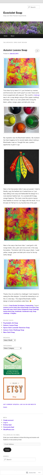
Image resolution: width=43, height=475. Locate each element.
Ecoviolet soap (34, 307)
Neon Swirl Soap (9, 332)
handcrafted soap (8, 311)
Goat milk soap (8, 309)
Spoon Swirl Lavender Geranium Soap (16, 327)
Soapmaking (29, 305)
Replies (13, 313)
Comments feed (8, 427)
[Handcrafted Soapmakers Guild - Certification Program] (12, 375)
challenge (36, 95)
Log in (5, 422)
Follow (7, 450)
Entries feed (7, 425)
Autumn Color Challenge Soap (13, 330)
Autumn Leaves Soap (15, 50)
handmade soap (27, 311)
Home (5, 36)
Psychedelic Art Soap (10, 323)
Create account (8, 420)
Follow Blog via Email (11, 435)
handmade (18, 311)
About (12, 36)
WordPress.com (8, 429)
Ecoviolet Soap (12, 12)
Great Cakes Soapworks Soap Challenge (26, 309)
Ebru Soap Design (23, 307)
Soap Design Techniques (17, 305)
